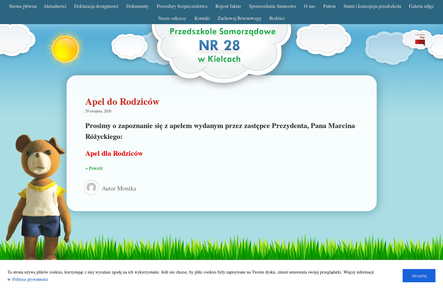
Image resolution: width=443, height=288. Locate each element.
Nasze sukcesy (172, 18)
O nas (309, 6)
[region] (221, 274)
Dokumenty (137, 6)
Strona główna (23, 6)
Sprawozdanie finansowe (272, 6)
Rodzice (277, 18)
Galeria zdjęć (421, 6)
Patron (329, 6)
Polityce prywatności (30, 279)
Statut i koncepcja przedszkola (372, 6)
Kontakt (202, 18)
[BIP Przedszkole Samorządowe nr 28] (420, 44)
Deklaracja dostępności (96, 6)
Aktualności (54, 6)
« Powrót (93, 168)
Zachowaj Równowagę (239, 18)
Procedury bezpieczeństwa (182, 6)
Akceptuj (419, 275)
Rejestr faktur (228, 6)
